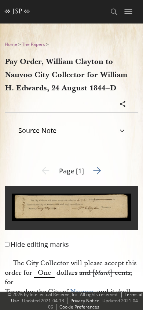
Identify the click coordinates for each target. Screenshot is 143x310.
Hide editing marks (40, 244)
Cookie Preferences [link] (79, 307)
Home (11, 44)
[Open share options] (122, 104)
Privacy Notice (84, 301)
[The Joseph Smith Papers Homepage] (17, 11)
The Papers (33, 44)
